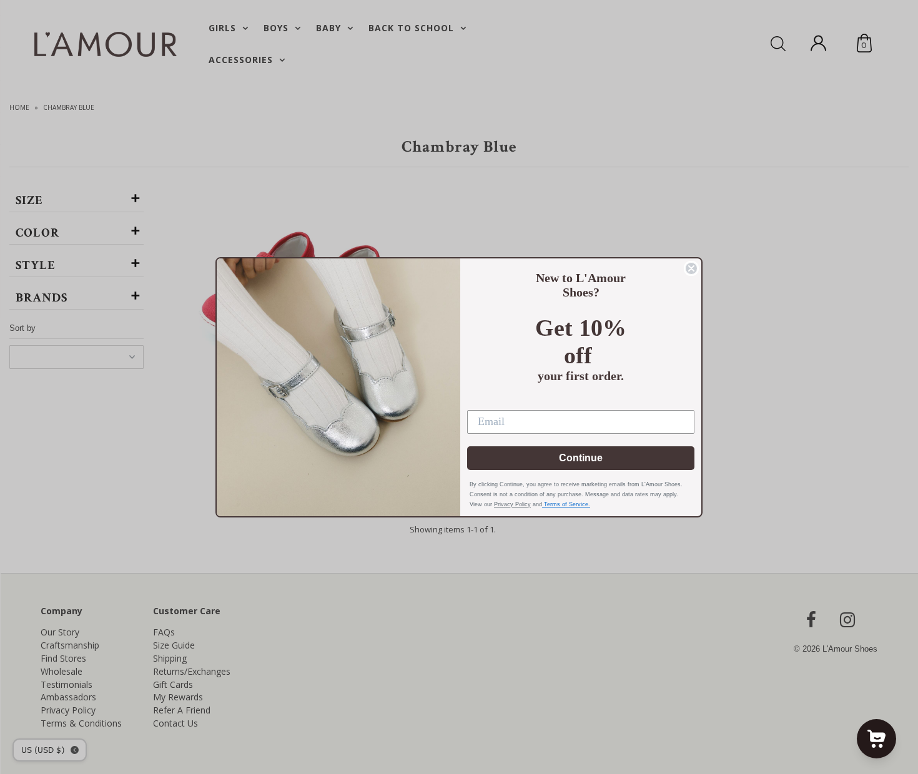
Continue (581, 458)
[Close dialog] (691, 268)
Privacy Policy (512, 504)
